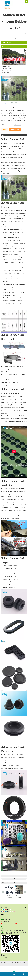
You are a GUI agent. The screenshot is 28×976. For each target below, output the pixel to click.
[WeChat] (2, 910)
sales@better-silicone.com (9, 68)
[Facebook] (10, 910)
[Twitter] (8, 910)
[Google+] (6, 910)
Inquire (4, 129)
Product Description (6, 135)
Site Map (14, 959)
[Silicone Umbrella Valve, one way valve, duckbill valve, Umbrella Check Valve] (10, 944)
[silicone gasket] (7, 4)
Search (25, 33)
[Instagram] (12, 912)
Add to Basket (16, 129)
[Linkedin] (4, 910)
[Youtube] (10, 912)
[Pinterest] (14, 912)
